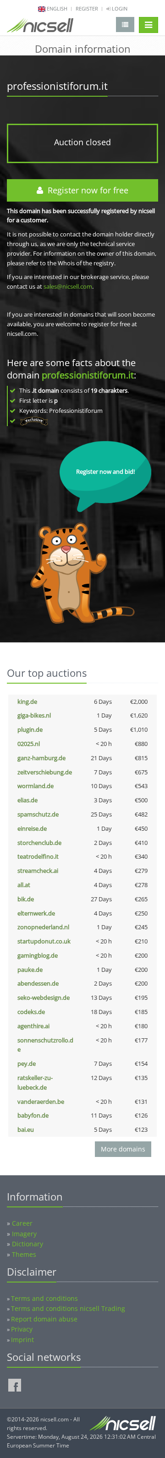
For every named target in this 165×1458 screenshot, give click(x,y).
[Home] (40, 27)
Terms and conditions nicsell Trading (68, 1308)
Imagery (24, 1233)
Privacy (22, 1329)
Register (87, 8)
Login (118, 8)
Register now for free (85, 190)
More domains (123, 1149)
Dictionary (27, 1243)
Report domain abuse (44, 1319)
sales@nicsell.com (68, 286)
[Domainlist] (125, 24)
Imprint (22, 1339)
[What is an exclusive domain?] (33, 421)
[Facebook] (14, 1385)
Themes (24, 1254)
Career (22, 1223)
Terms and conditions (44, 1298)
